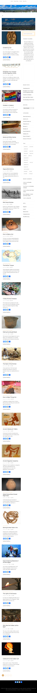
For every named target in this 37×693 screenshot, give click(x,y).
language (26, 162)
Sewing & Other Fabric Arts (10, 527)
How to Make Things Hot (9, 397)
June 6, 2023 (5, 204)
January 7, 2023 (5, 462)
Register (25, 206)
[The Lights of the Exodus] (11, 584)
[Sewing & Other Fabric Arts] (11, 517)
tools (30, 171)
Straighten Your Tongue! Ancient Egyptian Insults (9, 72)
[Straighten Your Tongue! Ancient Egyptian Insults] (11, 65)
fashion (31, 153)
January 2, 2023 (5, 529)
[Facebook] (8, 49)
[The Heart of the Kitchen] (11, 353)
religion (26, 166)
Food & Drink (10, 330)
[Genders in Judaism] (11, 96)
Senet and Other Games (9, 137)
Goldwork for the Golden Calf (11, 658)
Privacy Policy (16, 1)
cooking (25, 151)
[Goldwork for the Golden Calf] (11, 648)
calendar (26, 148)
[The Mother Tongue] (11, 256)
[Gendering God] (11, 37)
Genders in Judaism (8, 105)
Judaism (9, 263)
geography (26, 157)
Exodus (9, 623)
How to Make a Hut (8, 234)
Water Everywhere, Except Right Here (10, 495)
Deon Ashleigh (26, 194)
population (26, 164)
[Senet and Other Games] (11, 127)
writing (30, 173)
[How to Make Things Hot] (11, 387)
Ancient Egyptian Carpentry (10, 461)
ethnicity (26, 153)
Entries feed (25, 211)
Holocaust (26, 160)
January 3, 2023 (5, 497)
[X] (9, 75)
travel (25, 173)
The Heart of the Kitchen (9, 364)
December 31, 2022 (5, 564)
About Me (24, 1)
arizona (31, 146)
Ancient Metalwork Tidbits (10, 429)
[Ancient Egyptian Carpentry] (11, 451)
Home (12, 1)
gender (30, 155)
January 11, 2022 (5, 660)
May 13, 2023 (5, 267)
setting (25, 171)
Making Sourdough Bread (10, 332)
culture (31, 151)
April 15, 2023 (5, 300)
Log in (24, 209)
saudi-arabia (26, 169)
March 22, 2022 (5, 628)
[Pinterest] (11, 49)
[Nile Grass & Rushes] (11, 192)
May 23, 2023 (5, 236)
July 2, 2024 (4, 139)
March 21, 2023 (5, 365)
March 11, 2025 (5, 75)
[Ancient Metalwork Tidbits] (11, 419)
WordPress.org (26, 216)
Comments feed (26, 214)
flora (25, 155)
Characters (25, 123)
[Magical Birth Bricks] (11, 159)
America (25, 118)
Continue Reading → (7, 59)
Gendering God (7, 47)
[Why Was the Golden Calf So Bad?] (11, 615)
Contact (20, 1)
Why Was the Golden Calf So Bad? (10, 626)
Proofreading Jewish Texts (28, 99)
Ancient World (5, 103)
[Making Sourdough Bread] (11, 322)
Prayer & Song (26, 136)
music (31, 162)
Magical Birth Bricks (8, 169)
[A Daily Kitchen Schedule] (11, 288)
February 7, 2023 (5, 399)
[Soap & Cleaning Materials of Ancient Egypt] (11, 551)
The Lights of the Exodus (9, 593)
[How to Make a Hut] (11, 224)
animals (25, 146)
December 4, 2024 (5, 107)
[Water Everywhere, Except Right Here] (11, 484)
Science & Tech (10, 167)
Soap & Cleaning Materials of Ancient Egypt (10, 561)
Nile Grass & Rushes (8, 202)
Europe (24, 126)
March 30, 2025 (5, 49)
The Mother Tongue (8, 265)
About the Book (26, 116)
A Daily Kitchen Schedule (10, 298)
